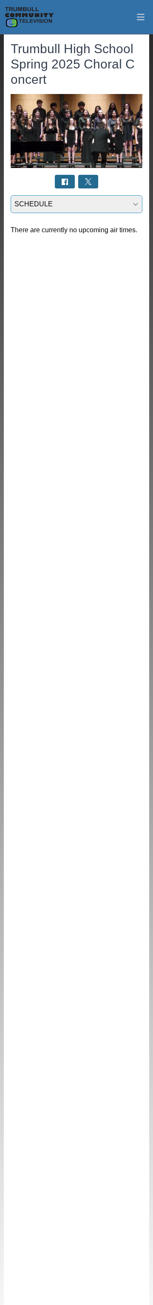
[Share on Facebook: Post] (65, 181)
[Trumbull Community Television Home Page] (29, 17)
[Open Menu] (140, 17)
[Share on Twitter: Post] (88, 181)
